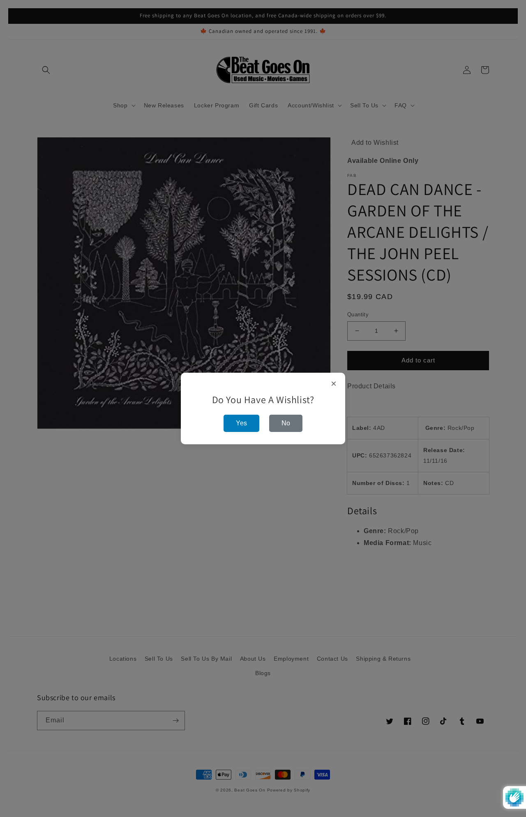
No (285, 423)
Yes (241, 423)
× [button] (334, 384)
